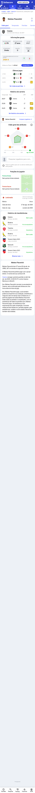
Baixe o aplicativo (23, 2)
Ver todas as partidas (16, 86)
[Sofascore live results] (8, 2)
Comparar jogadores (24, 119)
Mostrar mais (16, 256)
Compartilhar (26, 65)
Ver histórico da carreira (16, 113)
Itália (8, 11)
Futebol (4, 11)
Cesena (4, 277)
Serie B (13, 11)
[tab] (5, 25)
